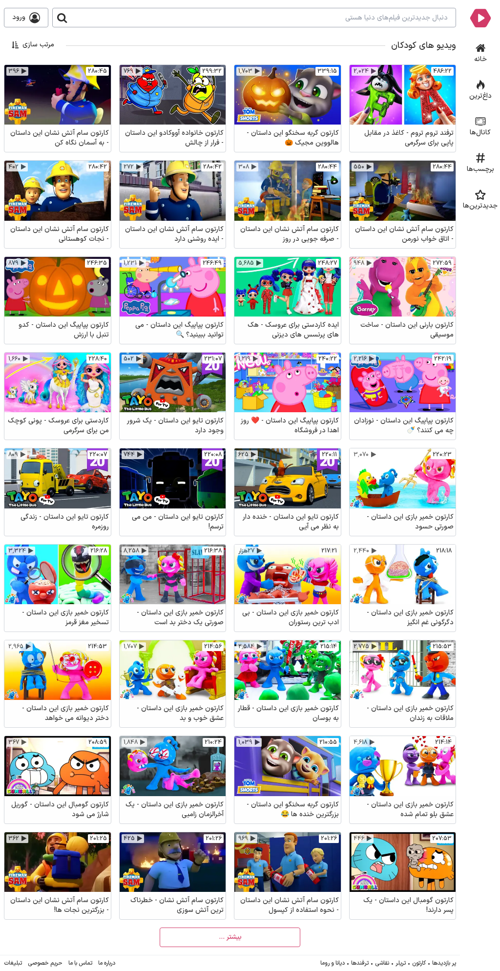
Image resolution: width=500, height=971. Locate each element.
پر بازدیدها (444, 963)
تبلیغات (13, 963)
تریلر (401, 963)
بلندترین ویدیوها (42, 122)
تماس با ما (80, 963)
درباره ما (106, 963)
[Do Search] (62, 17)
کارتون (419, 963)
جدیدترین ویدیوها (39, 68)
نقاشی (382, 963)
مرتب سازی (38, 45)
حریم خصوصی (45, 963)
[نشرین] (480, 17)
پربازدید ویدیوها (43, 81)
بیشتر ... (230, 937)
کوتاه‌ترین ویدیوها (40, 109)
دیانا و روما (332, 963)
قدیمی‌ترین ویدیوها (38, 95)
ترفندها (360, 963)
